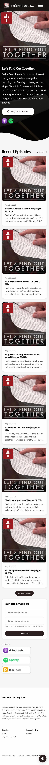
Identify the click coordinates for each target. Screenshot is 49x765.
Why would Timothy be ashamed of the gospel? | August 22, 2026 (22, 355)
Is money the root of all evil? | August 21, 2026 (22, 428)
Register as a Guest (9, 737)
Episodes (5, 730)
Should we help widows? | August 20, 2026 (23, 500)
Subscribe (24, 633)
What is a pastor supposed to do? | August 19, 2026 (23, 572)
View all (41, 152)
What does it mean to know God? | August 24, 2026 (23, 210)
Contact (29, 733)
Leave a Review (32, 730)
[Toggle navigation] (40, 6)
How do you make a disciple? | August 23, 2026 (23, 283)
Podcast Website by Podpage (35, 755)
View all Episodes (24, 593)
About (4, 733)
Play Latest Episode (20, 111)
